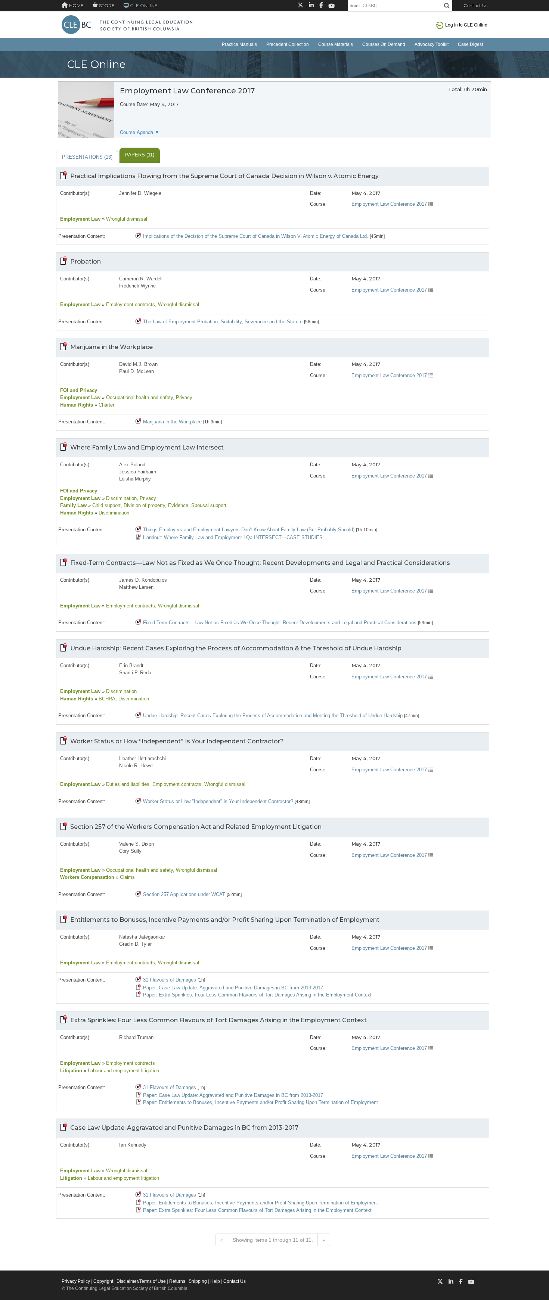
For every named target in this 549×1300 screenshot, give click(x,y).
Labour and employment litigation (122, 1070)
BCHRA (106, 699)
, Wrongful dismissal (177, 304)
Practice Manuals (239, 44)
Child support (106, 505)
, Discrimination (132, 699)
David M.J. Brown (138, 364)
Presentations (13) (87, 157)
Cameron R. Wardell (140, 279)
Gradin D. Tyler (135, 944)
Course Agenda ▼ (139, 132)
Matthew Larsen (136, 587)
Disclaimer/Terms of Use (141, 1281)
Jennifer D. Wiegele (140, 193)
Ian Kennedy (132, 1145)
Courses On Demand (383, 44)
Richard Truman (136, 1037)
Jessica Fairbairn (137, 472)
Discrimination (121, 498)
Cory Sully (130, 851)
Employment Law (80, 219)
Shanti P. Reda (135, 672)
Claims (126, 877)
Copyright (103, 1281)
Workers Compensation (87, 877)
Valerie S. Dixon (136, 844)
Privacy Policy (76, 1281)
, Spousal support (207, 505)
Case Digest (470, 44)
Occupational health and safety (139, 397)
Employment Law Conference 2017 (389, 204)
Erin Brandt (131, 665)
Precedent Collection (287, 44)
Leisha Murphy (135, 479)
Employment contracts (130, 304)
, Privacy (182, 397)
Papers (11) (139, 155)
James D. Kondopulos (143, 580)
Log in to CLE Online (466, 24)
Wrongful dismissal (126, 219)
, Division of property (143, 505)
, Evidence (176, 505)
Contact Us (475, 5)
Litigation (71, 1070)
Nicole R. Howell (137, 765)
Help (215, 1281)
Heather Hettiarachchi (142, 758)
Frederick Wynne (137, 286)
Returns (177, 1281)
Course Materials (335, 44)
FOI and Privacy (78, 390)
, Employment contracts (175, 784)
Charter (105, 405)
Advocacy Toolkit (432, 44)
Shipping (198, 1281)
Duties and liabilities (127, 784)
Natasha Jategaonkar (142, 937)
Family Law (73, 505)
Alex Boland (132, 464)
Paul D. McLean (136, 371)
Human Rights (76, 405)
